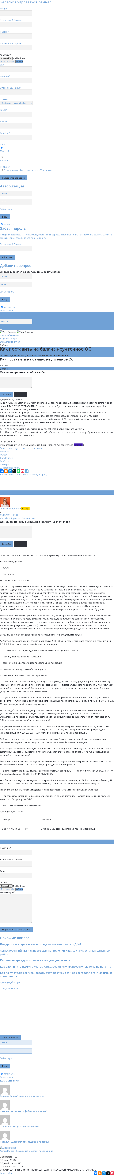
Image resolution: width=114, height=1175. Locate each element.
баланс (3, 448)
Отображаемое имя (11, 87)
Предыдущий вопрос (10, 982)
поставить (37, 448)
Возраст (5, 121)
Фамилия (5, 76)
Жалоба (4, 365)
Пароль (4, 31)
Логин (3, 8)
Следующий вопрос (10, 988)
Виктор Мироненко (30, 444)
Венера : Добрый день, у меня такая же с (22, 1096)
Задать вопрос (10, 1037)
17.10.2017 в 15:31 (9, 515)
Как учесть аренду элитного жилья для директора (35, 960)
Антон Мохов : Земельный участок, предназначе (26, 1151)
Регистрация (6, 310)
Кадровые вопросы (9, 338)
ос (29, 448)
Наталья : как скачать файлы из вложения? (23, 1111)
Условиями (45, 170)
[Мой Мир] (10, 471)
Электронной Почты (11, 20)
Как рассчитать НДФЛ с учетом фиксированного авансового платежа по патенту (55, 966)
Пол (2, 144)
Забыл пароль (7, 209)
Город (3, 109)
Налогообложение (9, 335)
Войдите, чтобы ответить (21, 518)
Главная (4, 355)
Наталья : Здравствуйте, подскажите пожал (24, 1141)
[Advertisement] (54, 483)
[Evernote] (18, 471)
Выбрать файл (7, 61)
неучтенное (20, 448)
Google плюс (6, 458)
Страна (4, 99)
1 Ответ (51, 444)
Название (5, 848)
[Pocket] (22, 471)
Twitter (3, 454)
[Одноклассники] (6, 471)
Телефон (5, 133)
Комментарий (7, 892)
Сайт (2, 871)
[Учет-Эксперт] (16, 331)
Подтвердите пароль (11, 43)
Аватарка (5, 54)
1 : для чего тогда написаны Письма (19, 1126)
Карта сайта (6, 1173)
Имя (2, 64)
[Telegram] (26, 471)
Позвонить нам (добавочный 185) (17, 317)
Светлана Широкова (10, 508)
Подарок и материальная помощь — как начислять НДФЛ (40, 944)
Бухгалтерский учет (10, 341)
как (10, 448)
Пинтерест (5, 464)
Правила (5, 166)
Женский (4, 160)
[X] (14, 471)
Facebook (5, 451)
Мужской (4, 151)
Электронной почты (10, 467)
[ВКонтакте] (2, 471)
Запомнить (9, 224)
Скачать (4, 882)
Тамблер (4, 461)
